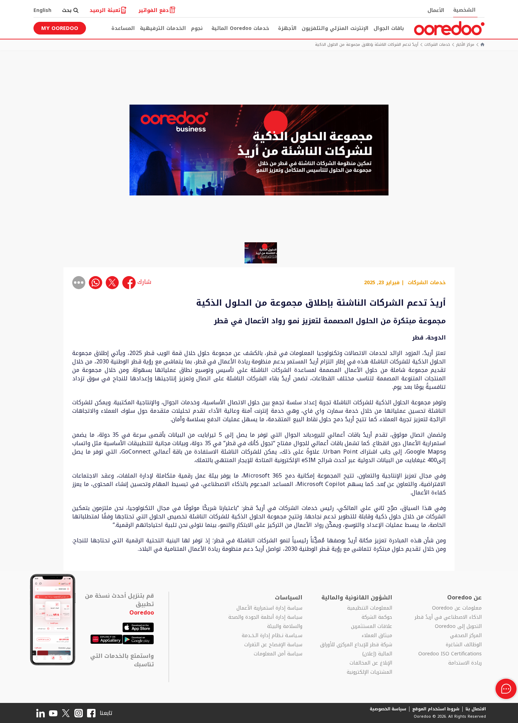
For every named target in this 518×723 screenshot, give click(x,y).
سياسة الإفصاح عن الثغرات (273, 644)
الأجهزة (287, 28)
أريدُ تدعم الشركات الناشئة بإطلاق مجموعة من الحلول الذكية (366, 45)
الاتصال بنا (475, 709)
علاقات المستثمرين (371, 626)
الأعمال (435, 10)
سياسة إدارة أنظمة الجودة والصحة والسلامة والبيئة (265, 622)
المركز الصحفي (466, 635)
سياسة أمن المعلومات (278, 654)
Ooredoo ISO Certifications (450, 654)
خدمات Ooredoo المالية (240, 28)
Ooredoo (141, 612)
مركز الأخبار (465, 45)
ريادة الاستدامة (465, 663)
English (42, 10)
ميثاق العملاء (377, 635)
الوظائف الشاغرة (464, 644)
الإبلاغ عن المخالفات (371, 663)
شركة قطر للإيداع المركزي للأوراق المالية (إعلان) (356, 649)
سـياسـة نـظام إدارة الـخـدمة (272, 635)
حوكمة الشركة (377, 617)
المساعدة (123, 28)
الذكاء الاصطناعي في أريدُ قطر (448, 617)
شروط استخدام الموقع (436, 709)
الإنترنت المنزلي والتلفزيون (335, 28)
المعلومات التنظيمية (369, 608)
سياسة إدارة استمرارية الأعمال (269, 608)
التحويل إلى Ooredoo (458, 626)
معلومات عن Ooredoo (457, 608)
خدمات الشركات (437, 45)
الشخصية (464, 10)
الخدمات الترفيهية (163, 28)
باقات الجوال (389, 28)
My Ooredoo (59, 28)
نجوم (197, 28)
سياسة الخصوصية (388, 709)
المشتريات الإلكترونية (369, 672)
